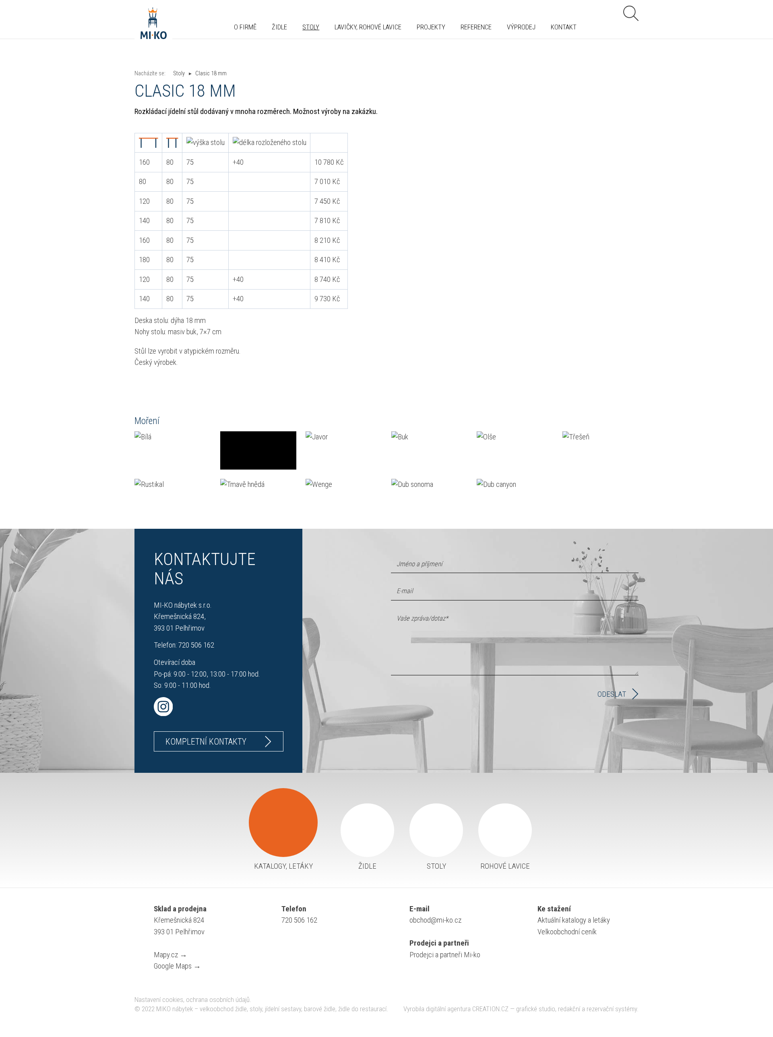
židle (367, 866)
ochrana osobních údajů (218, 1000)
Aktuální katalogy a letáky (573, 920)
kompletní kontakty (205, 742)
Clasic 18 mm (211, 73)
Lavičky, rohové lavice (368, 27)
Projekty (431, 27)
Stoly (310, 27)
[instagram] (218, 706)
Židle (279, 27)
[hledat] (631, 13)
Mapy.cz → (170, 954)
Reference (476, 27)
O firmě (245, 27)
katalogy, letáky (283, 866)
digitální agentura (448, 1009)
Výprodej (521, 27)
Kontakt (564, 27)
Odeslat (611, 694)
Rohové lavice (505, 866)
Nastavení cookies (158, 1000)
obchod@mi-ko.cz (435, 920)
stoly (436, 866)
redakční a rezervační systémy (597, 1009)
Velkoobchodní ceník (567, 931)
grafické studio (535, 1009)
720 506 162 (196, 645)
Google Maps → (177, 966)
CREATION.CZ (490, 1009)
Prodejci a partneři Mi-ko (444, 954)
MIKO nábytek (174, 1009)
